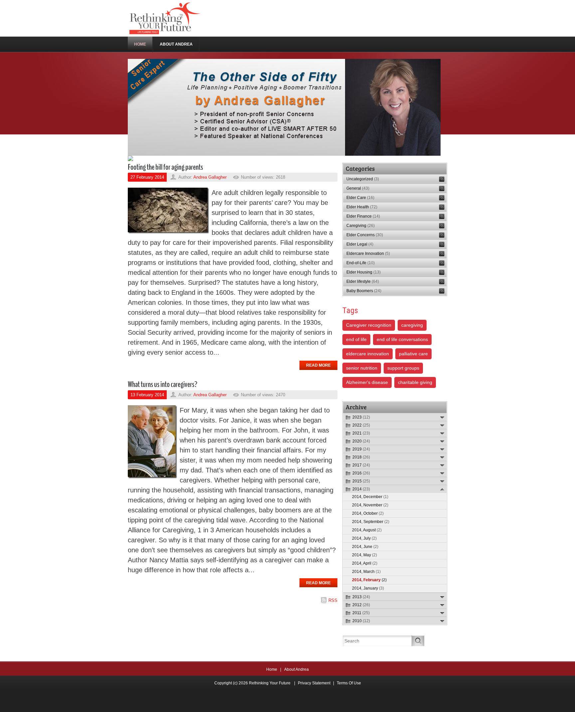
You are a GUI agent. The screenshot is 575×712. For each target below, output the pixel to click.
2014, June (365, 546)
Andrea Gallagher (210, 177)
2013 (361, 597)
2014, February (369, 580)
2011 (361, 613)
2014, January (368, 588)
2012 (361, 605)
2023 (361, 417)
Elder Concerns (364, 235)
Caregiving (360, 225)
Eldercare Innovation (368, 253)
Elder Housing (363, 272)
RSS (332, 600)
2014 (361, 489)
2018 (361, 457)
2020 (361, 441)
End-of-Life (360, 263)
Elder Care (360, 197)
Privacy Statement (314, 683)
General (357, 188)
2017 (361, 465)
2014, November (370, 505)
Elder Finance (363, 216)
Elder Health (361, 207)
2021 (361, 433)
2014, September (370, 521)
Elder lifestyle (362, 281)
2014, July (364, 538)
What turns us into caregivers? (162, 384)
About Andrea (296, 669)
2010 (361, 621)
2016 (361, 473)
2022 (361, 425)
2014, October (368, 513)
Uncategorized (362, 179)
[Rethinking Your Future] (165, 18)
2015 (361, 481)
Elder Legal (359, 244)
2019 (361, 449)
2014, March (366, 571)
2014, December (370, 496)
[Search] (418, 640)
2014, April (364, 563)
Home (271, 669)
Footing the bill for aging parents (165, 167)
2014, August (367, 530)
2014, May (364, 555)
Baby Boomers (363, 290)
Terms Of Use (349, 683)
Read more (318, 365)
